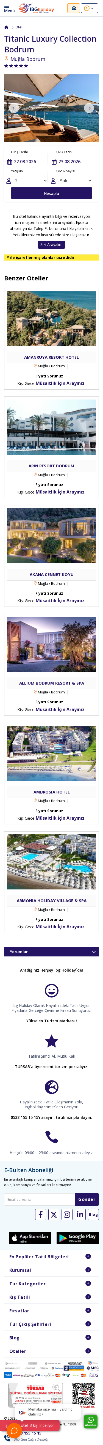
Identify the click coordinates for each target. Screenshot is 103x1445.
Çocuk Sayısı (65, 171)
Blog (14, 1338)
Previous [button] (14, 108)
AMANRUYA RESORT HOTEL (51, 357)
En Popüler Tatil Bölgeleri (39, 1257)
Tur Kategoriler (27, 1284)
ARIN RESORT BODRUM (51, 465)
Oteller (17, 1351)
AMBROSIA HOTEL (52, 792)
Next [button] (89, 108)
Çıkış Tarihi (64, 152)
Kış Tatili (19, 1297)
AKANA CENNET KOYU (52, 574)
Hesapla (51, 193)
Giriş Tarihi (19, 152)
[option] (51, 108)
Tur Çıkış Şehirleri (30, 1324)
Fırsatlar (19, 1311)
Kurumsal (20, 1270)
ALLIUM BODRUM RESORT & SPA (51, 683)
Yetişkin (17, 171)
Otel (18, 27)
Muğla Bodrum (27, 59)
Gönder (86, 1199)
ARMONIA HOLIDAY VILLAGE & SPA (52, 900)
